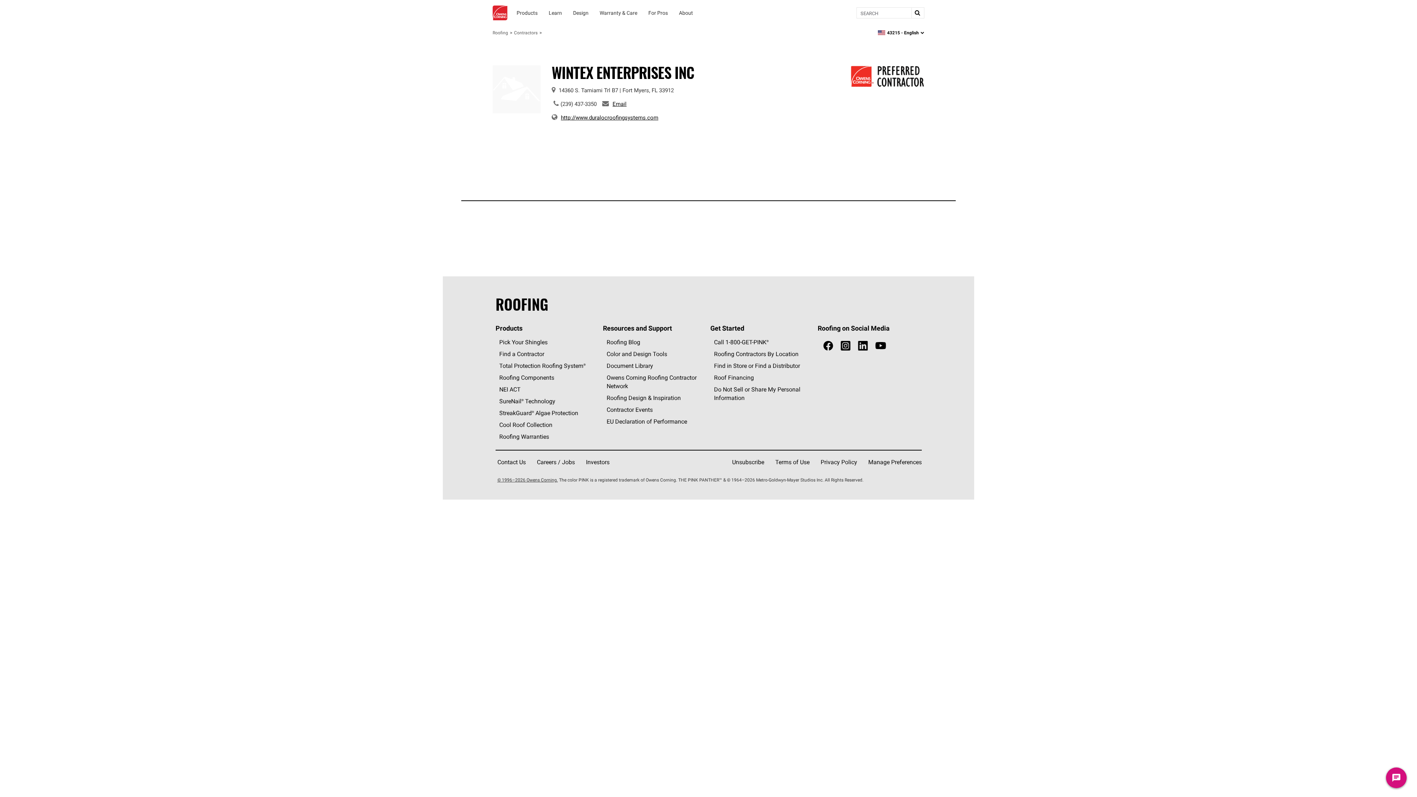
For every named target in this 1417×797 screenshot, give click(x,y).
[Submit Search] (917, 12)
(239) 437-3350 (579, 103)
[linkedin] (863, 346)
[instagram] (845, 346)
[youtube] (881, 345)
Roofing (500, 32)
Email (620, 103)
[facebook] (828, 346)
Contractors (526, 32)
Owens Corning (500, 13)
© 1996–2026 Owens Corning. (527, 480)
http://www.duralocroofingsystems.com (609, 117)
